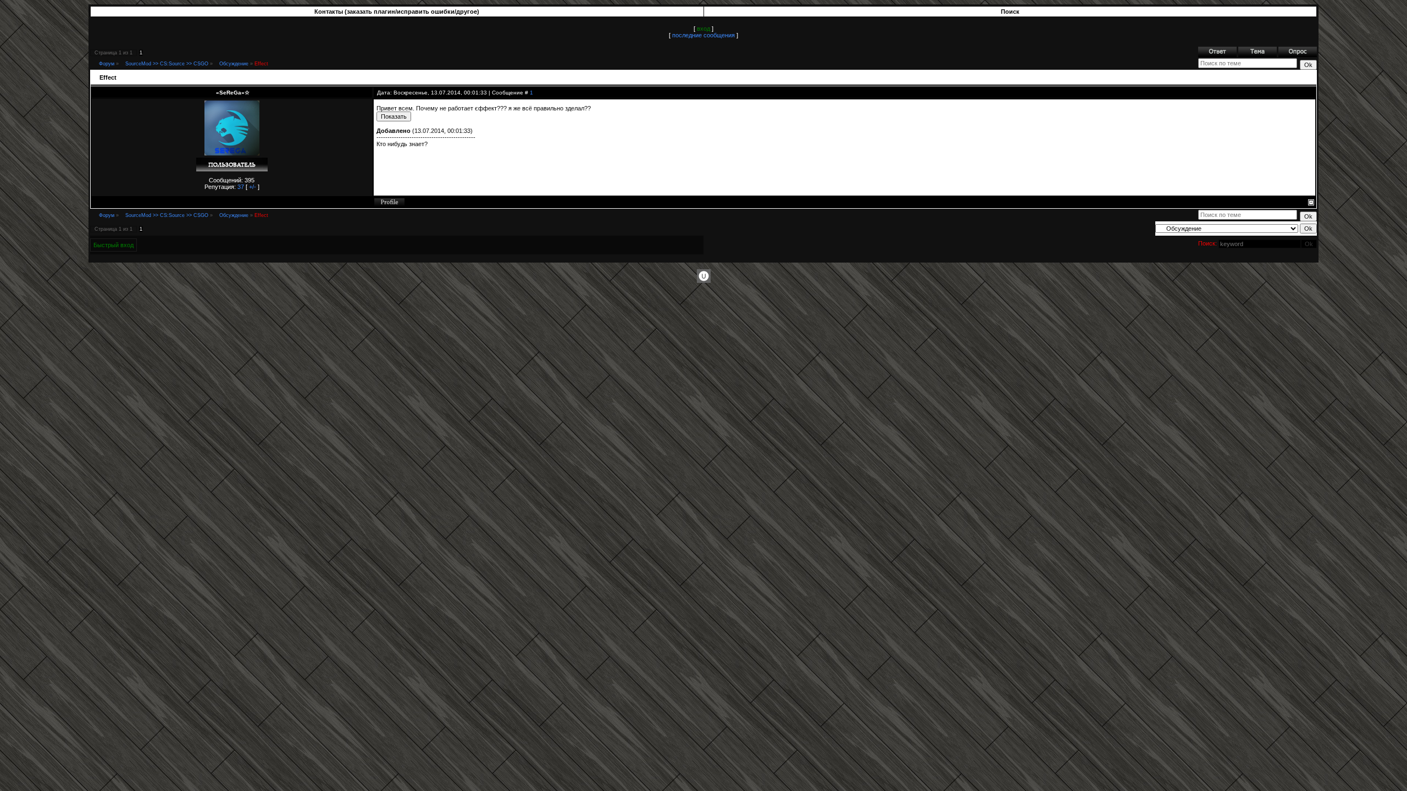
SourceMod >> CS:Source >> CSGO (166, 63)
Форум (106, 63)
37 (240, 186)
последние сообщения (703, 35)
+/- (252, 186)
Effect (261, 63)
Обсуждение (233, 63)
